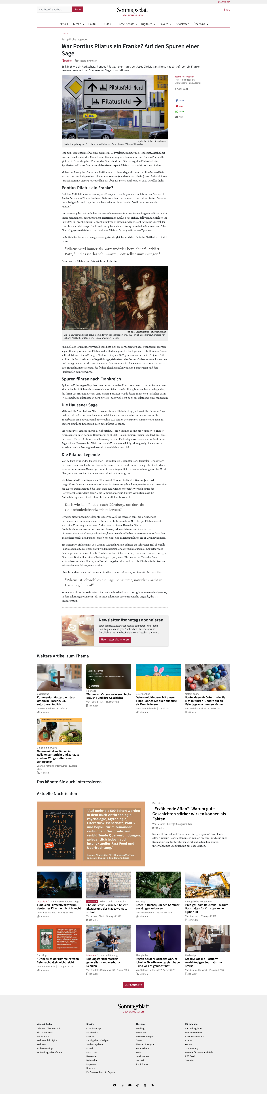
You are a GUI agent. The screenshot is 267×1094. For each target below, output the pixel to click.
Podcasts (41, 1044)
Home (65, 32)
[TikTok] (137, 1086)
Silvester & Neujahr (145, 1044)
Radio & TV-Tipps (45, 1048)
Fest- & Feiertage (144, 1036)
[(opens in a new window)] (114, 1086)
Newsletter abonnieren (115, 640)
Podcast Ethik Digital (47, 1040)
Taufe (138, 1052)
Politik (92, 24)
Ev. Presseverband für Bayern (100, 1072)
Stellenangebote (94, 1044)
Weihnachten (142, 1048)
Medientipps (43, 1036)
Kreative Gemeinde (194, 1036)
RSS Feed (190, 1056)
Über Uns (199, 24)
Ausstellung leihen (194, 1028)
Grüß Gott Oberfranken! (48, 1028)
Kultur (107, 24)
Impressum (91, 1064)
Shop (227, 10)
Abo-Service (92, 1032)
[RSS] (152, 1086)
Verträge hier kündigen (97, 1040)
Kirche (77, 24)
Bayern (163, 24)
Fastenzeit (141, 1032)
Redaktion (91, 1052)
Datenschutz (92, 1060)
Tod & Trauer (142, 1064)
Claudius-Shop (93, 1028)
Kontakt (90, 1048)
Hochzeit (140, 1060)
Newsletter (182, 24)
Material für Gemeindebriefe (199, 1052)
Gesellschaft (126, 24)
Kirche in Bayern (45, 1032)
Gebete (188, 1044)
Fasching (140, 1028)
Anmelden (225, 1)
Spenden (189, 1060)
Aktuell (64, 24)
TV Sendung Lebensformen (50, 1052)
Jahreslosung (191, 1048)
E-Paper (90, 1036)
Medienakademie (194, 1032)
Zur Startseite (133, 985)
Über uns (90, 1068)
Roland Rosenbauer (184, 76)
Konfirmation (142, 1056)
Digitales (146, 24)
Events (188, 1040)
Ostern (139, 1040)
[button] (67, 61)
